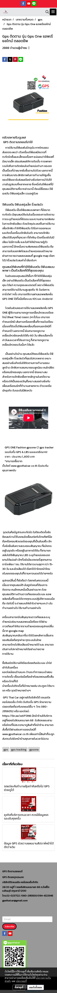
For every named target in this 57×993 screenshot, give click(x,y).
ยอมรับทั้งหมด (35, 987)
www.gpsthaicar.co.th (24, 466)
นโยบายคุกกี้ (21, 981)
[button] (46, 12)
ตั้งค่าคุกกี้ (19, 987)
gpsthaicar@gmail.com (15, 900)
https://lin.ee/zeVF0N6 (16, 716)
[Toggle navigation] (53, 12)
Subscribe (9, 926)
